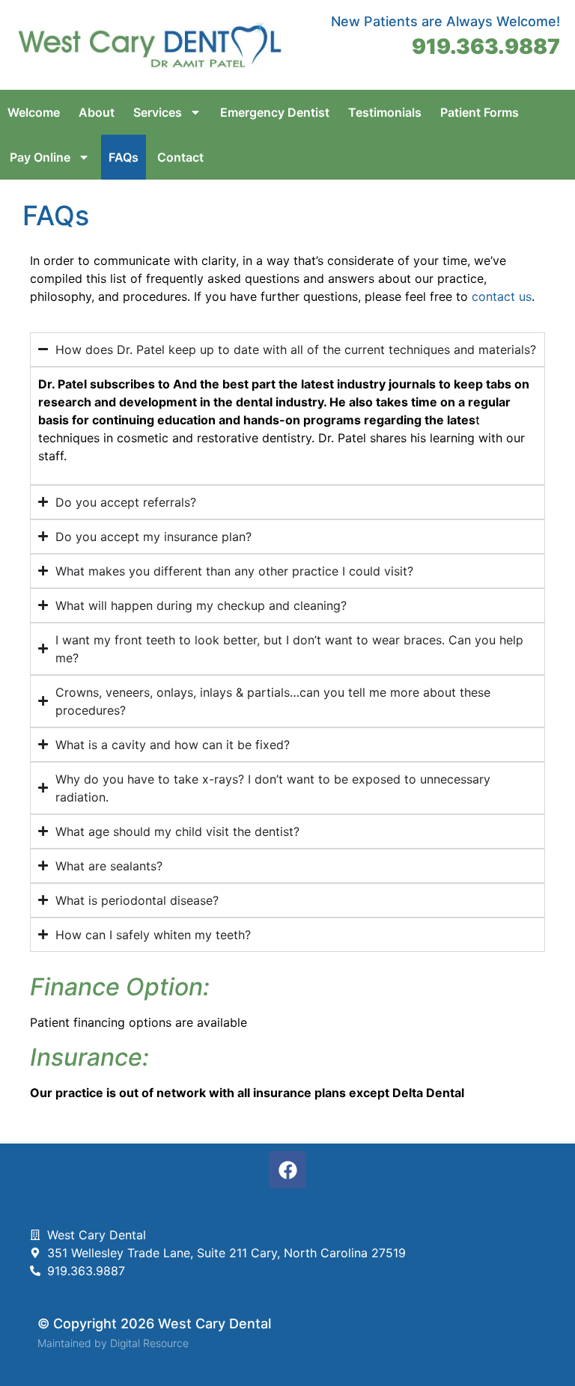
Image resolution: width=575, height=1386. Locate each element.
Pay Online (40, 157)
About (97, 112)
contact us (502, 296)
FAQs (124, 157)
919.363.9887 (486, 46)
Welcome (33, 112)
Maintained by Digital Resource (113, 1343)
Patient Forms (479, 112)
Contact (180, 157)
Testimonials (385, 112)
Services (157, 112)
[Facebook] (287, 1169)
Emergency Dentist (274, 112)
